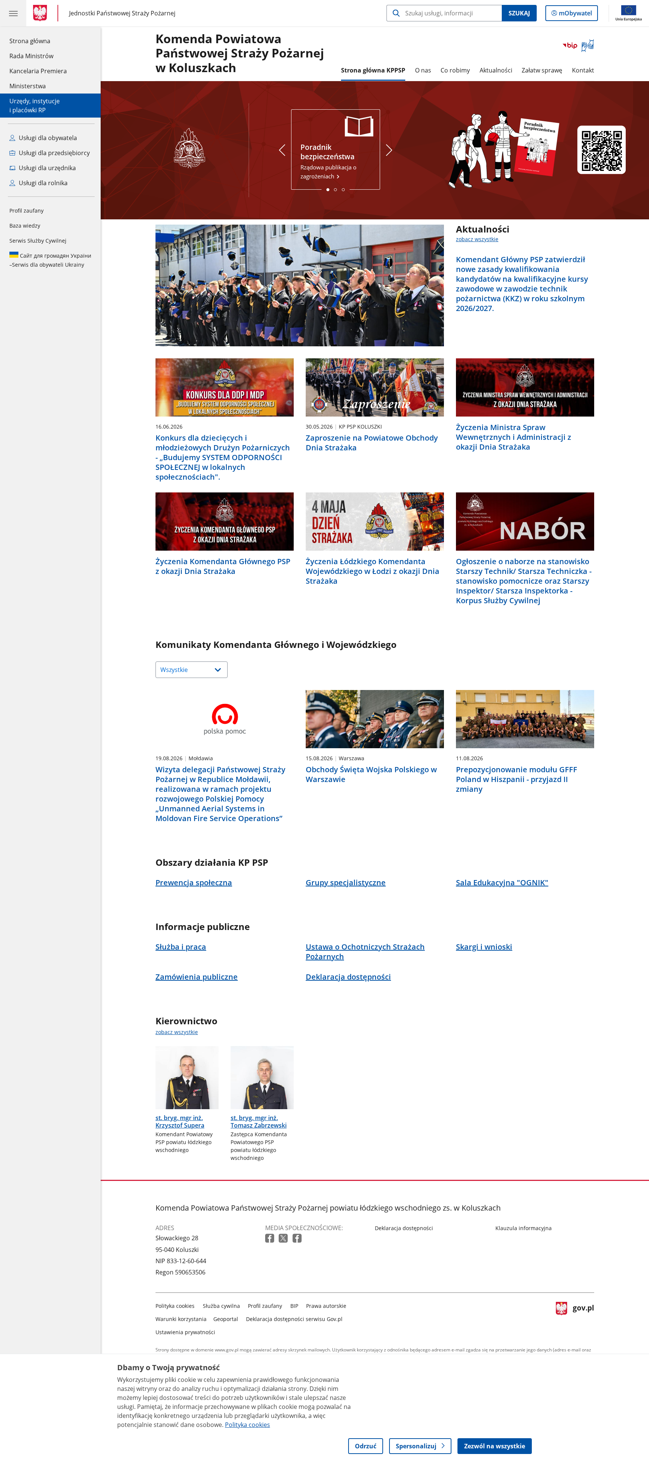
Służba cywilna (221, 1305)
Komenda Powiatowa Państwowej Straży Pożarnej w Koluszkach (239, 53)
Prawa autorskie (326, 1305)
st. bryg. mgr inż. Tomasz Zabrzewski (259, 1122)
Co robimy (455, 70)
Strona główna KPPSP (373, 70)
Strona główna (38, 40)
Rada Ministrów (31, 56)
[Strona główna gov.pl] (41, 13)
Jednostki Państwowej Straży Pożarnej (122, 13)
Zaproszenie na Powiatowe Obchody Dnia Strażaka (372, 443)
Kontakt (583, 70)
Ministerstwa (27, 86)
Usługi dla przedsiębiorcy (53, 153)
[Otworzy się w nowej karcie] (270, 1239)
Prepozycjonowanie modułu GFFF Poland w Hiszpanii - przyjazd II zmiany (516, 779)
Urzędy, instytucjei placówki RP (34, 105)
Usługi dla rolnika (42, 183)
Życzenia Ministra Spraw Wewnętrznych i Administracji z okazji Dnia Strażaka (513, 437)
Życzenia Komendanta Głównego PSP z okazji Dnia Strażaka (222, 566)
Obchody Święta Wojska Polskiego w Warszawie (371, 774)
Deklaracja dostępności (404, 1228)
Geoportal (225, 1319)
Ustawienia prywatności (185, 1332)
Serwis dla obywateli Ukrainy (50, 260)
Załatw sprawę (542, 70)
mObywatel (575, 15)
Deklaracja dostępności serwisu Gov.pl (294, 1319)
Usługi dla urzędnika (46, 168)
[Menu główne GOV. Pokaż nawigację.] (13, 13)
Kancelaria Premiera (38, 71)
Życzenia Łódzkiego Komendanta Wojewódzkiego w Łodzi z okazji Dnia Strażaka (372, 571)
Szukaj (519, 13)
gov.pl (583, 1317)
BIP (294, 1305)
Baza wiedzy (24, 225)
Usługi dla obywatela (47, 138)
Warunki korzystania (181, 1319)
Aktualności (496, 70)
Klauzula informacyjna (523, 1228)
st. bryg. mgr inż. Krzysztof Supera (179, 1122)
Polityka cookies (175, 1305)
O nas (423, 70)
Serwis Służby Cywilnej (37, 240)
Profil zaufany (26, 210)
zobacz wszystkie (477, 239)
